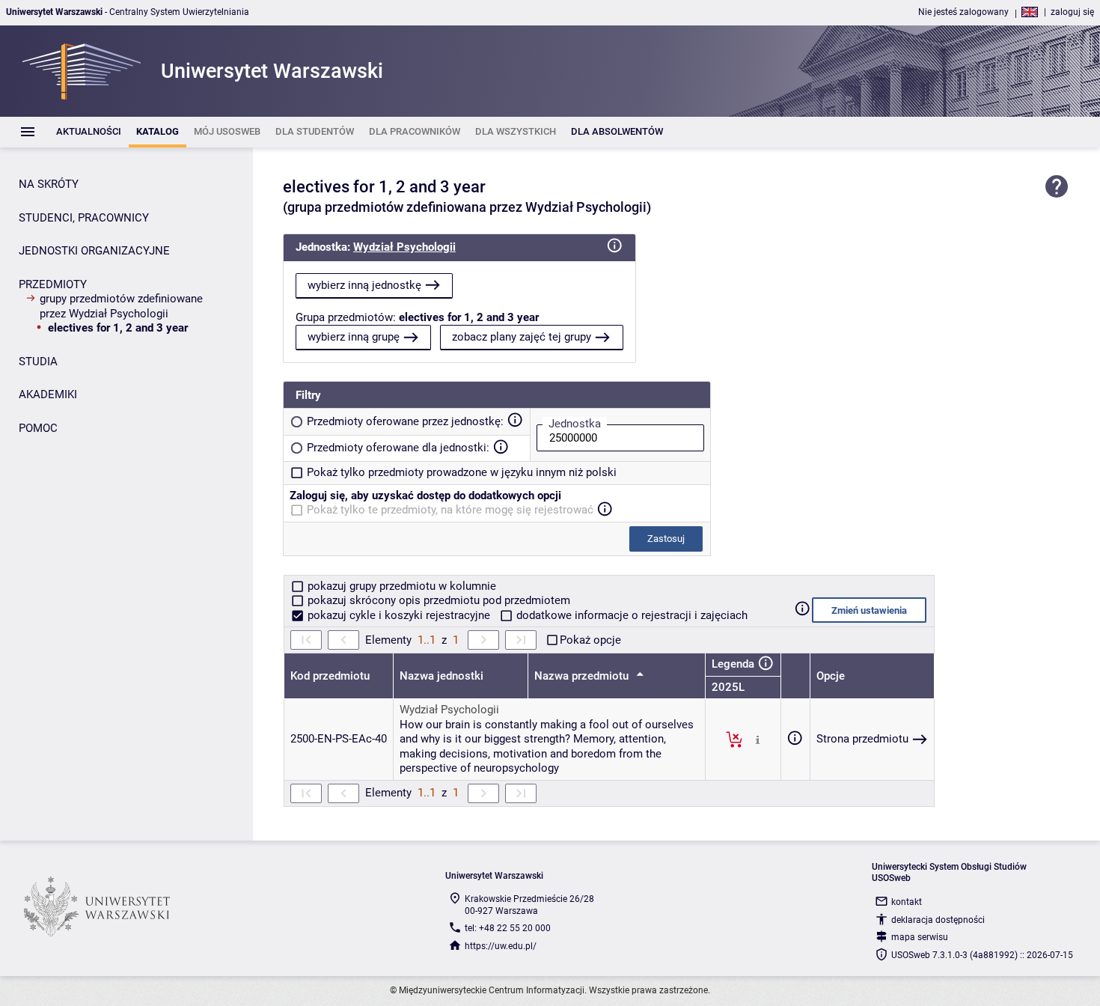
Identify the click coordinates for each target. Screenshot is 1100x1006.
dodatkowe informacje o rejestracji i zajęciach (630, 615)
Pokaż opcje (590, 640)
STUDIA (38, 361)
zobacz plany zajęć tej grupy (521, 337)
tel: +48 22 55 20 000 (508, 928)
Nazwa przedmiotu (583, 676)
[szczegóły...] (758, 739)
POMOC (38, 428)
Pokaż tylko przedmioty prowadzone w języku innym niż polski (462, 472)
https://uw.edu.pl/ (501, 946)
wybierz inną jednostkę (364, 285)
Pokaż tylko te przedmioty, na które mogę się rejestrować (450, 509)
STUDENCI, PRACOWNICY (84, 218)
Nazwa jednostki (441, 676)
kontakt (906, 902)
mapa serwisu (919, 937)
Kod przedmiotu (330, 676)
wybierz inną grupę (354, 337)
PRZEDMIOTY (53, 284)
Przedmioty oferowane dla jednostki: (398, 447)
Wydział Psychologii (404, 247)
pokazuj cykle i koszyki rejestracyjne (399, 615)
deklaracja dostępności (938, 920)
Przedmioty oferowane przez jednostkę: (405, 421)
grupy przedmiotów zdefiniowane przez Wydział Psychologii (121, 306)
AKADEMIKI (48, 394)
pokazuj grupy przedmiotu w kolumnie (400, 586)
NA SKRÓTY (49, 184)
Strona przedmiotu (862, 739)
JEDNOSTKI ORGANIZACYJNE (94, 250)
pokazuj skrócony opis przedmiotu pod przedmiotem (437, 600)
